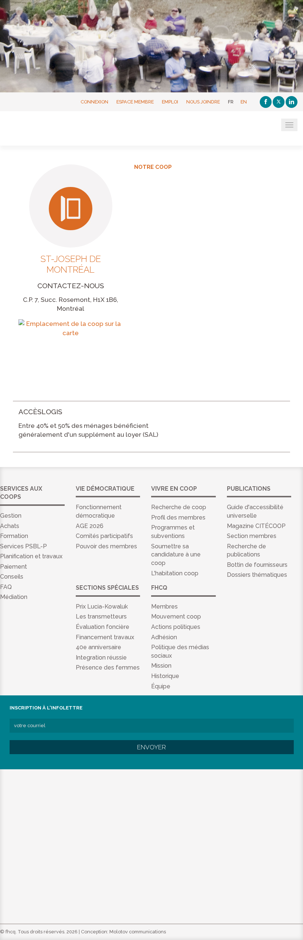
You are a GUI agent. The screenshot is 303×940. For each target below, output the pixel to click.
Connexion (94, 102)
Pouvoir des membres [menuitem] (106, 546)
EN (244, 102)
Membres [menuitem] (164, 606)
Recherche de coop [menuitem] (178, 507)
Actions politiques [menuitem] (175, 626)
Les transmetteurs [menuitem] (101, 616)
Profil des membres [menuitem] (178, 517)
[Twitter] (279, 102)
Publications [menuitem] (248, 488)
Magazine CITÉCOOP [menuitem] (256, 525)
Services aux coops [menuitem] (21, 493)
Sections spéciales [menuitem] (107, 587)
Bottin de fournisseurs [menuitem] (257, 564)
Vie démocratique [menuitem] (105, 488)
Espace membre (135, 102)
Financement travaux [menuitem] (105, 637)
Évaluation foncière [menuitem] (102, 626)
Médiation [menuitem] (13, 596)
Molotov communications (137, 931)
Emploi (170, 102)
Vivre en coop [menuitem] (174, 488)
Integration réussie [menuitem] (101, 657)
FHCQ (42, 129)
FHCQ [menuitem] (159, 587)
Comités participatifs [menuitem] (104, 535)
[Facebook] (266, 102)
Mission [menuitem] (161, 665)
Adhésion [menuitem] (164, 637)
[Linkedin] (291, 102)
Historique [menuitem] (165, 676)
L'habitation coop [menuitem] (174, 573)
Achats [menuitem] (9, 525)
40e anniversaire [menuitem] (98, 647)
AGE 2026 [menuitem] (89, 525)
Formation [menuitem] (14, 535)
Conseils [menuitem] (11, 576)
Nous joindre (203, 102)
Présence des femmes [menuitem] (108, 667)
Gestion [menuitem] (10, 515)
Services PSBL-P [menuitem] (23, 546)
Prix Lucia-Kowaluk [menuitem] (102, 606)
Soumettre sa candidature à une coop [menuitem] (176, 555)
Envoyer (151, 747)
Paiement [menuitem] (13, 566)
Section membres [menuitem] (251, 535)
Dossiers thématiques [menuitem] (257, 574)
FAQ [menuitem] (6, 586)
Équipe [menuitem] (160, 686)
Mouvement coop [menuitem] (176, 616)
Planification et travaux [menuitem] (31, 556)
